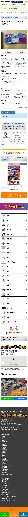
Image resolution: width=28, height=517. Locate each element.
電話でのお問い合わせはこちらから (11, 374)
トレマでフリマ (6, 483)
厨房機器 (5, 450)
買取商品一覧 (13, 4)
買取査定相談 (23, 4)
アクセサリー (6, 460)
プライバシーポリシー (8, 491)
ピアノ (4, 448)
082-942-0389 (14, 515)
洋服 (4, 444)
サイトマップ (5, 494)
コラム (4, 487)
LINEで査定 (4, 515)
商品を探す (5, 489)
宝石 (4, 462)
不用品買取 (5, 469)
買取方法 (4, 471)
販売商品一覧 (4, 4)
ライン (4, 476)
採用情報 (4, 481)
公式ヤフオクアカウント (8, 500)
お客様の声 (5, 480)
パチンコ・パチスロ (7, 465)
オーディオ (5, 458)
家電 (4, 436)
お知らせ (4, 485)
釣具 (4, 454)
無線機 (4, 447)
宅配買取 (5, 467)
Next (25, 174)
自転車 (4, 463)
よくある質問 (5, 478)
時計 (4, 439)
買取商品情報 (5, 434)
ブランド (5, 441)
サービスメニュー (7, 474)
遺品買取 (5, 466)
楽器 (4, 440)
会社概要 (4, 472)
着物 (4, 451)
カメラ (4, 443)
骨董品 (4, 452)
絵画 (4, 455)
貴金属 (4, 459)
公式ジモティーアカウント (9, 496)
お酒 (4, 456)
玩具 (4, 437)
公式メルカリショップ (8, 498)
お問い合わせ (5, 492)
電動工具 (5, 445)
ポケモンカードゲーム (8, 116)
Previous (2, 174)
